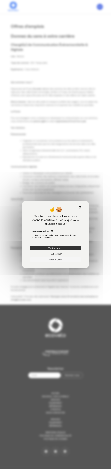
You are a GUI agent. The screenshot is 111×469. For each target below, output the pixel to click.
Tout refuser (55, 253)
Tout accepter (55, 248)
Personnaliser (55, 259)
